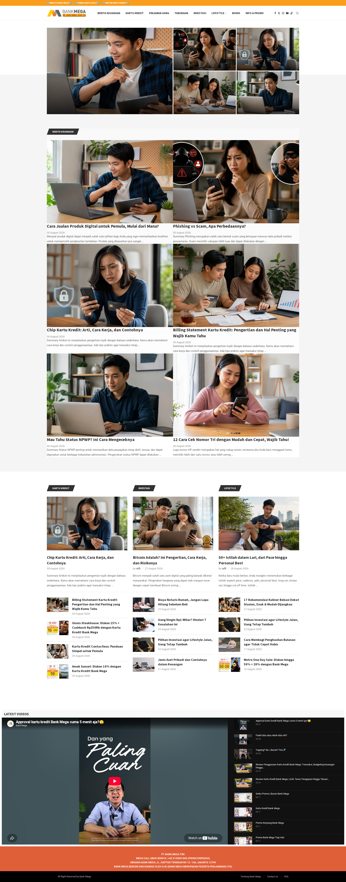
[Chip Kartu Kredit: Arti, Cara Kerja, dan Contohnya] (268, 49)
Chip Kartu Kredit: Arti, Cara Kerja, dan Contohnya (95, 330)
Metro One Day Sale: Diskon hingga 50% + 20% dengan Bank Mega (269, 662)
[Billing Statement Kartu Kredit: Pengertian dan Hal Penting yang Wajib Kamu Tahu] (204, 92)
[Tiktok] (291, 13)
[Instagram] (283, 13)
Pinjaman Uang (159, 13)
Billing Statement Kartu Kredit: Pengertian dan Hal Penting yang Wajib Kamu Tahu (201, 100)
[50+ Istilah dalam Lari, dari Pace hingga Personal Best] (259, 523)
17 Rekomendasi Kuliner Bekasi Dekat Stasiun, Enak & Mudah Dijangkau (271, 602)
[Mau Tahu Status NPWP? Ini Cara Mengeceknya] (268, 92)
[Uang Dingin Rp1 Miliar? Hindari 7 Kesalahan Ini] (143, 624)
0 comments (77, 109)
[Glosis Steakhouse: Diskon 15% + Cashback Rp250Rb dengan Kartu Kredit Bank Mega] (57, 628)
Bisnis (236, 13)
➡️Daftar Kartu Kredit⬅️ (116, 3)
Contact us (272, 876)
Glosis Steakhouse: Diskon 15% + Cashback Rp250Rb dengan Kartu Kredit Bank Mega (96, 627)
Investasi (200, 13)
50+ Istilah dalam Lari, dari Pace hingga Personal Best (253, 560)
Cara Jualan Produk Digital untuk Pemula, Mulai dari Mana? (103, 226)
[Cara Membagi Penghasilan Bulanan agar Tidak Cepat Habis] (229, 644)
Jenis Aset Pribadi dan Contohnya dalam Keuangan (182, 662)
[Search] (297, 13)
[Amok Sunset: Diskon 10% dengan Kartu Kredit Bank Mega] (57, 671)
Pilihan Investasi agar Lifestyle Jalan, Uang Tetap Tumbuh (185, 642)
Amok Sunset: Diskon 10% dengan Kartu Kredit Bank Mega (96, 668)
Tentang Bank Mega (251, 876)
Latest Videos (16, 714)
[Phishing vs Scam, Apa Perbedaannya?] (204, 49)
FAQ (286, 876)
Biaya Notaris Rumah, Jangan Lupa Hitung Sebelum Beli (183, 602)
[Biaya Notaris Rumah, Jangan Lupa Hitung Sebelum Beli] (143, 604)
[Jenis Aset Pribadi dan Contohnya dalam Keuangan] (143, 664)
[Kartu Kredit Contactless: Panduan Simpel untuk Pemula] (57, 651)
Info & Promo (255, 13)
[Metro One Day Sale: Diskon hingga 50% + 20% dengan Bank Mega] (229, 664)
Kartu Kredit (135, 13)
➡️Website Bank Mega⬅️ (59, 3)
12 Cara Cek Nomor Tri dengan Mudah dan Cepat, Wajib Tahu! (231, 439)
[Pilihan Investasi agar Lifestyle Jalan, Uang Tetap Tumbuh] (143, 644)
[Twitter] (279, 13)
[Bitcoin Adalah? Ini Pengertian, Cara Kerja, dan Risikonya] (173, 523)
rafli (138, 568)
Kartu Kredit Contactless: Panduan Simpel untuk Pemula (97, 648)
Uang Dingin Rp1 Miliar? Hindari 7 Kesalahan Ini (182, 622)
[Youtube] (287, 13)
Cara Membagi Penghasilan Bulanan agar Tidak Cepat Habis (269, 642)
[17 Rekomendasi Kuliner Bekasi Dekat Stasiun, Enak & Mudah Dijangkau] (229, 604)
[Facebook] (275, 13)
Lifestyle (218, 13)
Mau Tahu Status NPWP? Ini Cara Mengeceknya (90, 439)
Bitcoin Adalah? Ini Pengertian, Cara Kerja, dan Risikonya (170, 560)
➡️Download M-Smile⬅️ (87, 3)
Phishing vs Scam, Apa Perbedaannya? (204, 61)
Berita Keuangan (108, 13)
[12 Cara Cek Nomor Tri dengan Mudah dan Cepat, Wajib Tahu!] (236, 395)
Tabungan (181, 13)
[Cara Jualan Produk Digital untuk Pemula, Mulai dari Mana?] (110, 71)
